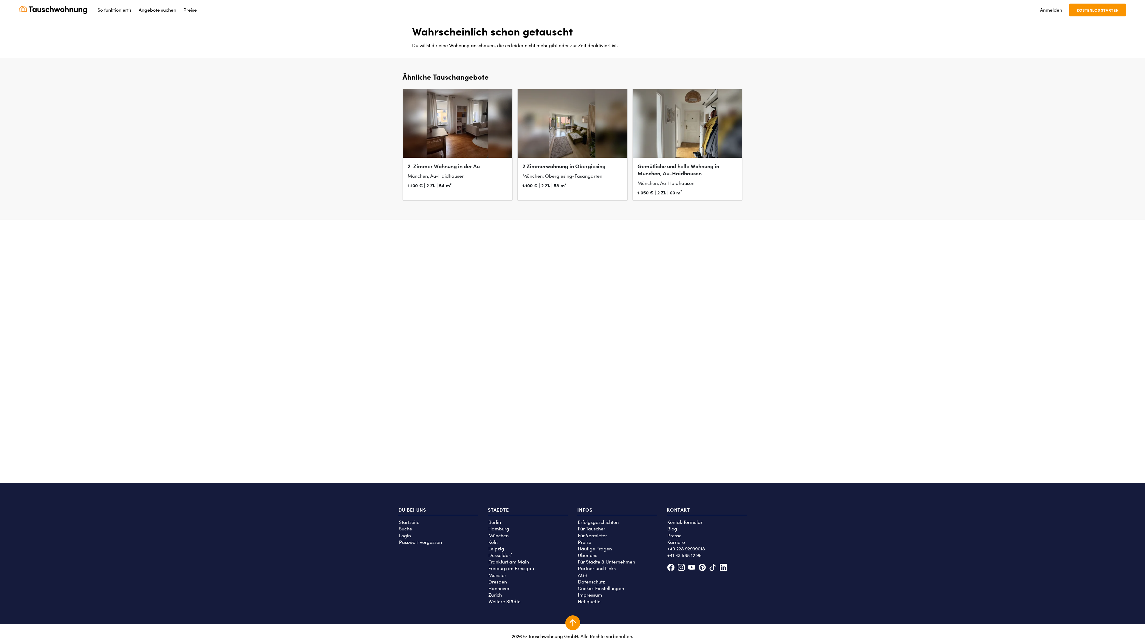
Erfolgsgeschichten (598, 522)
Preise (584, 542)
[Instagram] (681, 568)
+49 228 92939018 (686, 549)
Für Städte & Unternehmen (606, 562)
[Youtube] (692, 568)
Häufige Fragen (595, 549)
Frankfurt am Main (508, 562)
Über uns (587, 555)
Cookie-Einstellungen (601, 588)
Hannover (499, 588)
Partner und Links (597, 568)
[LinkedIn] (723, 568)
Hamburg (498, 529)
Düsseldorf (500, 555)
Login (405, 535)
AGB (582, 575)
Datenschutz (591, 582)
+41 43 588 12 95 (684, 555)
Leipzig (496, 549)
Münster (497, 575)
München (498, 535)
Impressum (590, 595)
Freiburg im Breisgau (511, 568)
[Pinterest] (702, 568)
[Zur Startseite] (53, 10)
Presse (674, 535)
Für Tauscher (591, 529)
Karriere (676, 542)
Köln (493, 542)
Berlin (494, 522)
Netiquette (589, 601)
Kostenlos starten (1097, 10)
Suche (405, 529)
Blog (672, 529)
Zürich (495, 595)
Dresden (497, 582)
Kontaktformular (685, 522)
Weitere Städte (504, 601)
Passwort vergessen (420, 542)
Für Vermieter (592, 535)
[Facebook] (671, 568)
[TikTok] (713, 568)
